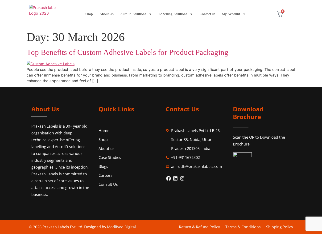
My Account (231, 14)
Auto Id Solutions (133, 14)
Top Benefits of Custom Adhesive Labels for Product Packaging (127, 52)
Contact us (207, 14)
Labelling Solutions (173, 14)
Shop (89, 14)
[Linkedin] (175, 178)
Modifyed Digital (121, 227)
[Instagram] (182, 178)
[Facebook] (168, 178)
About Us (106, 14)
